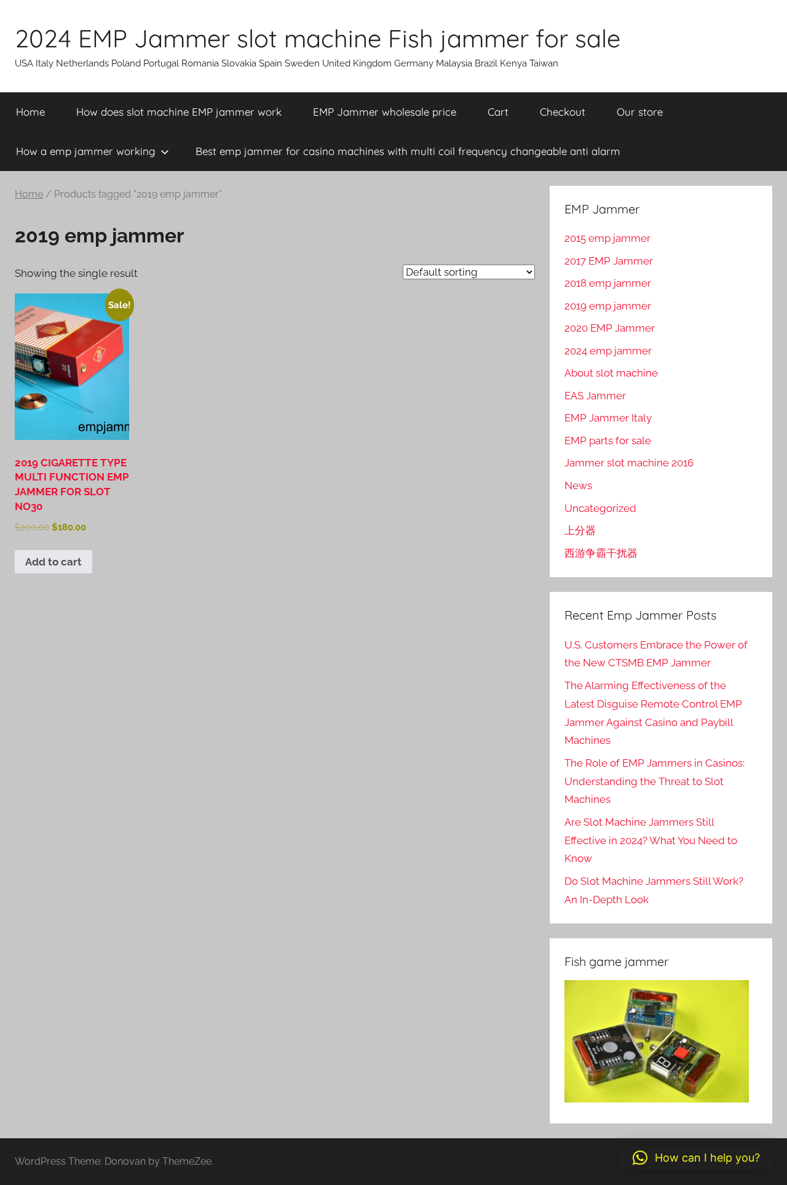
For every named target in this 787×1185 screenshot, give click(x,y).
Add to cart (53, 562)
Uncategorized (600, 508)
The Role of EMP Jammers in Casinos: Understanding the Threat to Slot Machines (654, 781)
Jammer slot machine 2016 (629, 463)
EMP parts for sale (607, 440)
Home (30, 111)
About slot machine (611, 373)
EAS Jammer (595, 395)
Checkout (562, 111)
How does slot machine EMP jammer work (179, 111)
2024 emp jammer (608, 351)
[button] (696, 1158)
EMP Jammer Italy (608, 418)
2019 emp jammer (607, 306)
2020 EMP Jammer (609, 328)
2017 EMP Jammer (608, 261)
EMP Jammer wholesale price (384, 111)
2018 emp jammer (607, 283)
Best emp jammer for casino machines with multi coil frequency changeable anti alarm (408, 151)
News (578, 485)
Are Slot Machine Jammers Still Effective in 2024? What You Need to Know (650, 840)
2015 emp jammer (607, 238)
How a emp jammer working (86, 151)
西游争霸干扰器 (601, 553)
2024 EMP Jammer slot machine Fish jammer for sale (317, 38)
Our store (640, 111)
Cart (498, 111)
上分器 (580, 530)
